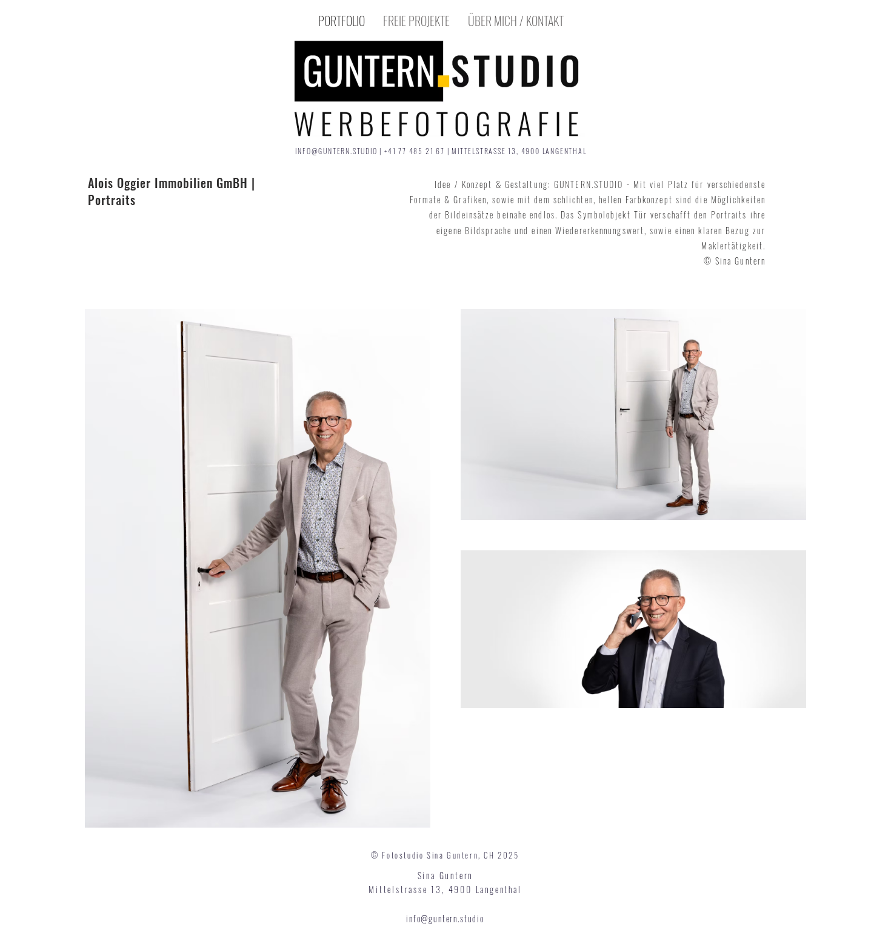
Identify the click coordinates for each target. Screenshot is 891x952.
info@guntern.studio (445, 918)
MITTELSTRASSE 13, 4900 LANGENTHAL (519, 151)
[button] (416, 20)
